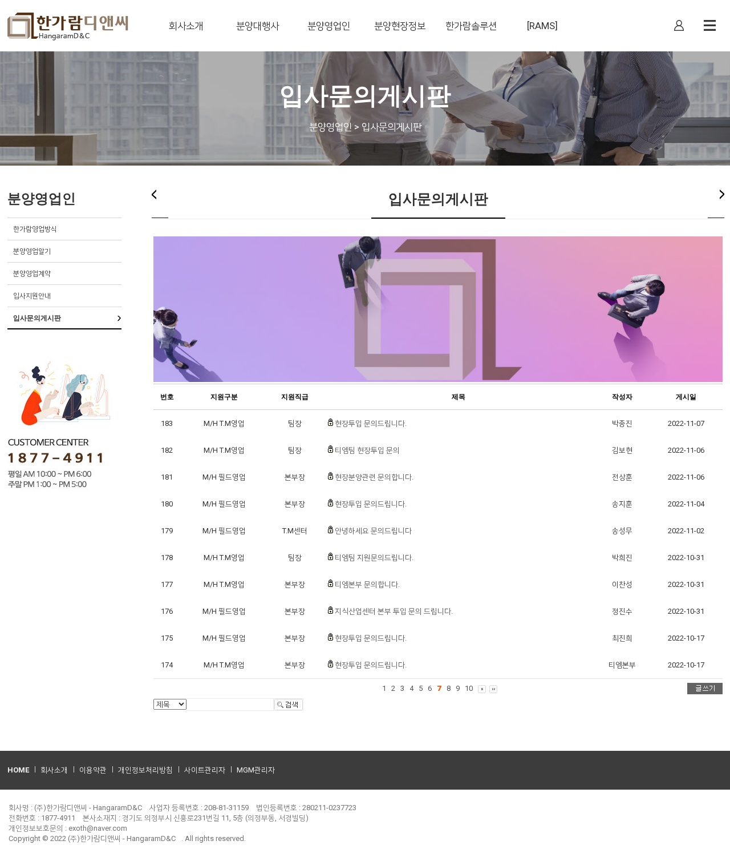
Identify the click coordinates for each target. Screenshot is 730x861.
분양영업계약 (32, 273)
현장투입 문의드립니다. (371, 423)
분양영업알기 (32, 251)
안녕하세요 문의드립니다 (373, 530)
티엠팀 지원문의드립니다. (374, 557)
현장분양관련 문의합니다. (374, 477)
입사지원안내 (32, 296)
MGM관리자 (256, 770)
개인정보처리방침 (145, 770)
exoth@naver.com (97, 828)
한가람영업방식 (35, 229)
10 (469, 688)
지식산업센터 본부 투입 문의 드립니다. (394, 611)
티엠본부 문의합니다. (367, 584)
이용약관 (93, 770)
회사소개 (54, 770)
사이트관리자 (204, 770)
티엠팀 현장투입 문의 (367, 450)
